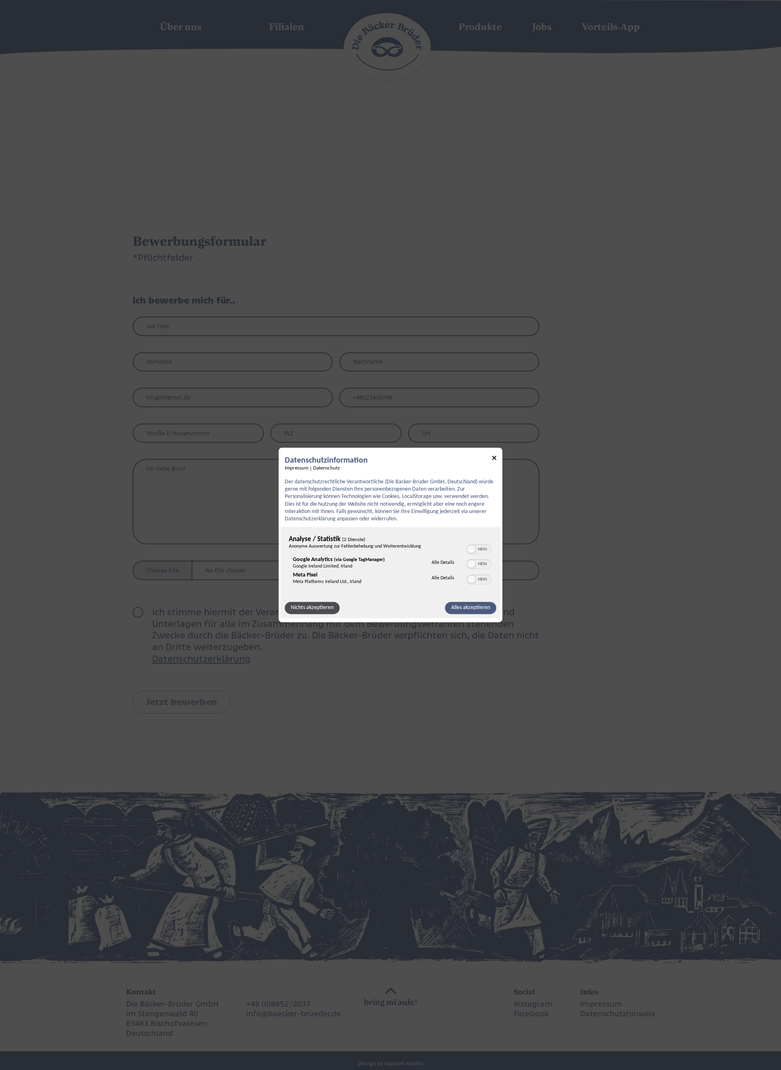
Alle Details (443, 563)
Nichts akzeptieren (312, 608)
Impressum (296, 468)
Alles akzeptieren (470, 608)
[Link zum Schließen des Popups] (494, 459)
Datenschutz (326, 468)
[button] (471, 549)
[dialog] (390, 535)
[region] (390, 562)
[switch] (479, 549)
